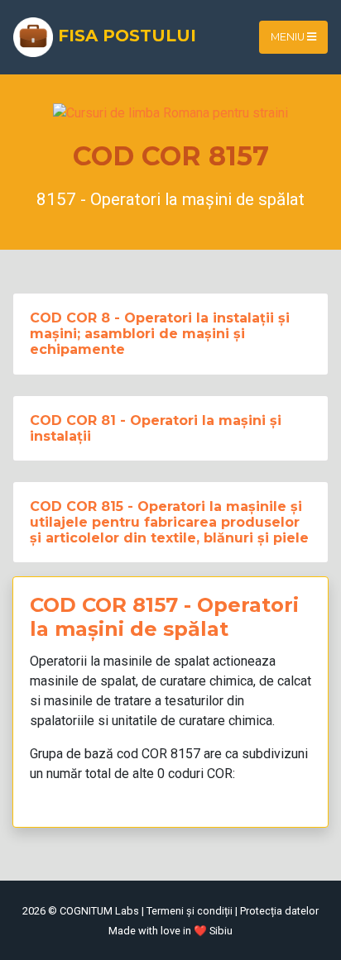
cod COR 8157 (158, 754)
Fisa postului (124, 35)
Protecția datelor (279, 911)
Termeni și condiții (189, 911)
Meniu (289, 37)
